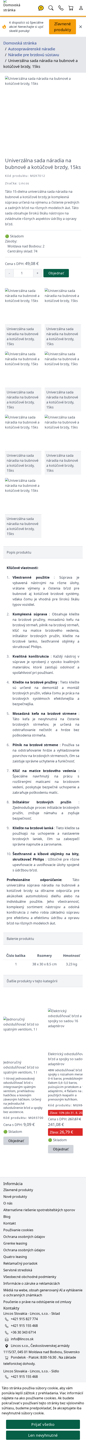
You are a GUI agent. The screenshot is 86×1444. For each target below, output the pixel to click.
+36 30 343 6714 (23, 1332)
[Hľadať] (51, 7)
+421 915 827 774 (24, 1319)
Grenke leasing (15, 1243)
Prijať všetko (43, 1424)
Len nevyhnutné (43, 1435)
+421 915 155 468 (24, 1325)
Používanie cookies (18, 1230)
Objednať (56, 273)
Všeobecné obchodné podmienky (29, 1276)
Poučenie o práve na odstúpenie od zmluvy (37, 1301)
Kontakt (9, 1223)
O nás (8, 1203)
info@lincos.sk (22, 1339)
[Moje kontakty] (61, 7)
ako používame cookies (37, 1398)
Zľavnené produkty (62, 26)
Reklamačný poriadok (20, 1263)
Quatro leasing (15, 1256)
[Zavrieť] (80, 27)
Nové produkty (15, 1196)
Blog (6, 1216)
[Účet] (81, 7)
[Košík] (71, 7)
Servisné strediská (17, 1270)
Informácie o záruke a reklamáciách (31, 1283)
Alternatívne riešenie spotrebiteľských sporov (39, 1210)
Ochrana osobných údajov (24, 1236)
